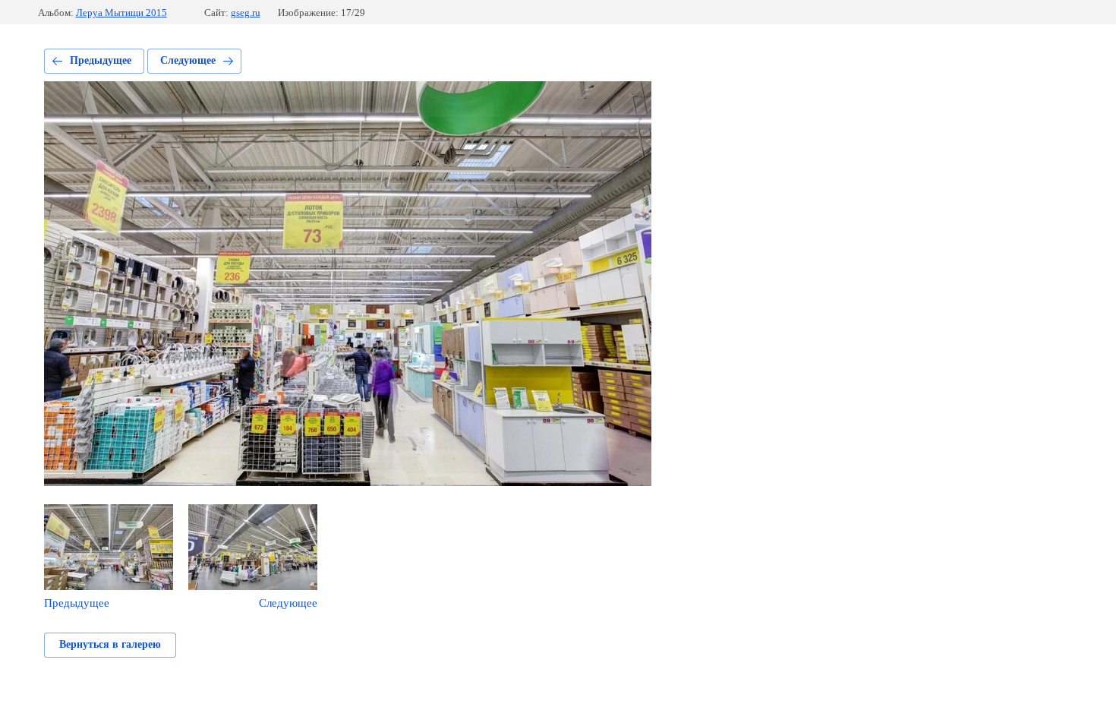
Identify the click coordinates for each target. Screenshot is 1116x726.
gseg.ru (245, 12)
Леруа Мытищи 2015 (121, 12)
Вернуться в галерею (110, 644)
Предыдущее (100, 60)
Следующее (188, 60)
